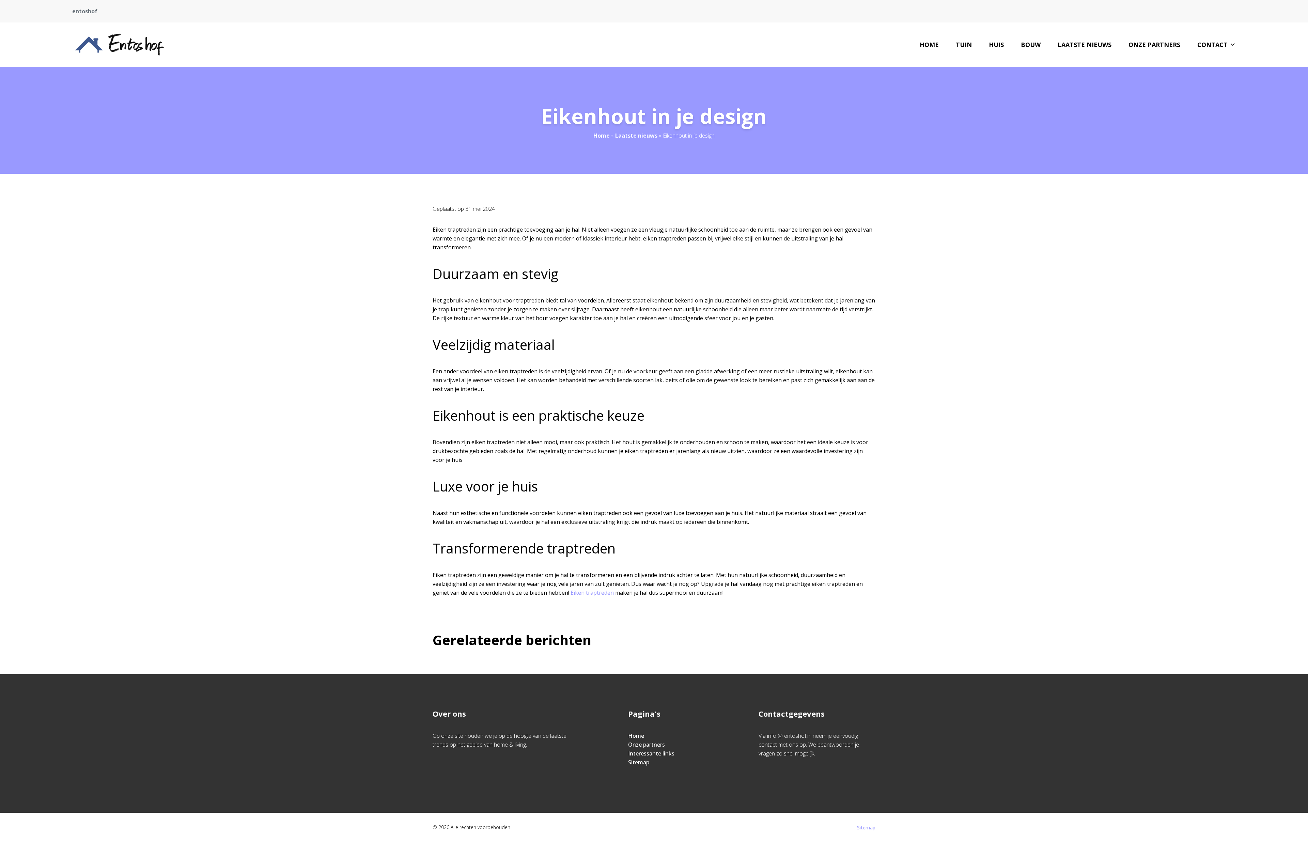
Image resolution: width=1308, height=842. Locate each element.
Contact (1212, 45)
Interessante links (651, 753)
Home (929, 45)
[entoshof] (119, 44)
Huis (996, 45)
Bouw (1031, 45)
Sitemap (638, 762)
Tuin (964, 45)
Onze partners (1154, 45)
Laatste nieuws (1084, 45)
